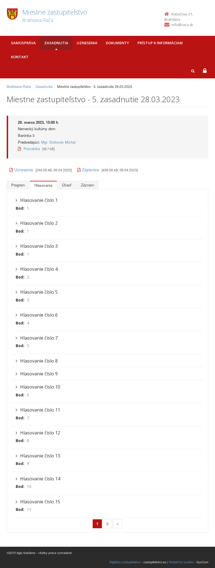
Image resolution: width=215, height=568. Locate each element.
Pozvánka (31, 148)
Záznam (87, 185)
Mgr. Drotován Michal (58, 142)
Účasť (66, 185)
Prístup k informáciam (160, 42)
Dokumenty (117, 42)
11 (29, 509)
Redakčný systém (181, 562)
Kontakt (20, 56)
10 (29, 486)
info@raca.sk (182, 24)
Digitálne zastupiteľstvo (125, 562)
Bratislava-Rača (19, 86)
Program (18, 185)
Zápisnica (90, 169)
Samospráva (23, 42)
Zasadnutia (56, 42)
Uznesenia (87, 42)
